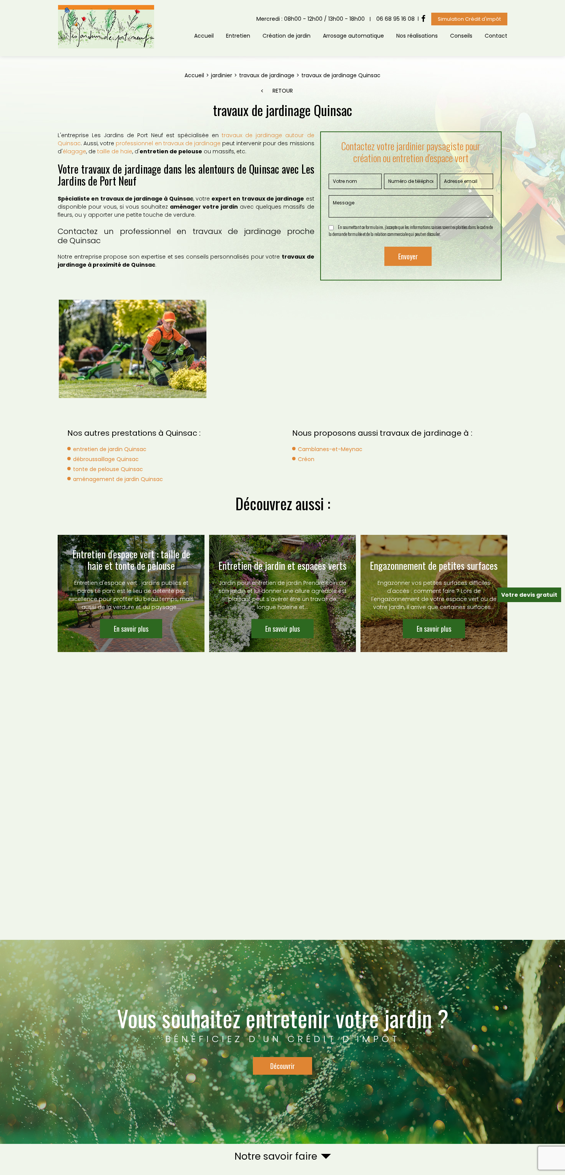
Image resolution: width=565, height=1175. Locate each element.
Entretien (238, 36)
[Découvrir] (282, 1042)
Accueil (204, 36)
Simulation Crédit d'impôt (469, 19)
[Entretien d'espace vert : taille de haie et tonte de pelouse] (131, 593)
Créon (306, 459)
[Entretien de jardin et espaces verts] (282, 593)
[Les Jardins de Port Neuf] (106, 47)
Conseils (461, 36)
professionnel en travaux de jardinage (168, 143)
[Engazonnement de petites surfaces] (434, 593)
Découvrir (282, 1066)
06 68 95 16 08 (395, 19)
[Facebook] (423, 18)
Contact (496, 36)
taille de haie (114, 151)
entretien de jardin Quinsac (109, 449)
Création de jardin (287, 36)
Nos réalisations (417, 36)
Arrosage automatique (353, 36)
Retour (283, 90)
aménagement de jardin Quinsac (118, 479)
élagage (74, 151)
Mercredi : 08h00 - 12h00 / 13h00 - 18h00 (310, 19)
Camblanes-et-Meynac (330, 449)
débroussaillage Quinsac (106, 459)
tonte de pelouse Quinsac (108, 469)
